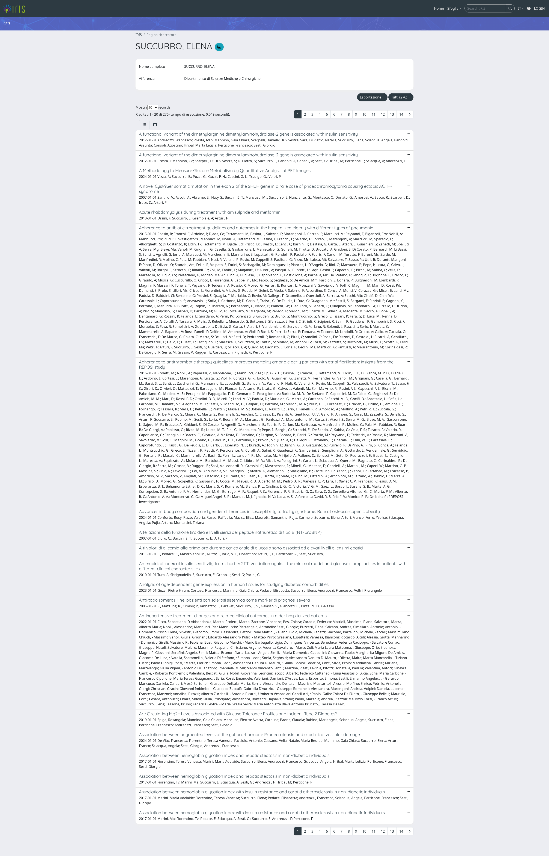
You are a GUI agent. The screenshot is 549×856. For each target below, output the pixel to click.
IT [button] (519, 8)
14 (401, 114)
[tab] (144, 124)
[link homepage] (16, 8)
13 (392, 114)
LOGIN (539, 8)
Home (439, 8)
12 (383, 114)
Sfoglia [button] (453, 8)
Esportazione (371, 97)
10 (364, 114)
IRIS (139, 34)
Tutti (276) (399, 97)
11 (374, 114)
